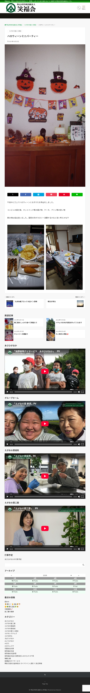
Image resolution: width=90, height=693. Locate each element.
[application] (45, 371)
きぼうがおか (9, 638)
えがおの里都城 (10, 628)
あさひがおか (9, 621)
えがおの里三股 (10, 623)
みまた (7, 643)
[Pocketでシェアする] (51, 194)
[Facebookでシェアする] (25, 194)
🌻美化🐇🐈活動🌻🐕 (13, 604)
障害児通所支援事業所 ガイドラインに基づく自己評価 (23, 663)
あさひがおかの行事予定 (13, 559)
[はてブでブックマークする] (38, 194)
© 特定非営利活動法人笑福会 (38, 690)
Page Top (45, 684)
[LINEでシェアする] (77, 194)
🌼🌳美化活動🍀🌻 (12, 607)
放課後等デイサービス (12, 661)
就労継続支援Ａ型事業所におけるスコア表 (19, 656)
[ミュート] (79, 392)
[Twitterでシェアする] (12, 194)
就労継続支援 (9, 651)
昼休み (7, 602)
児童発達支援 (9, 648)
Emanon (58, 690)
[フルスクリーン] (82, 392)
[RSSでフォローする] (45, 675)
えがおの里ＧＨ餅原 (15, 31)
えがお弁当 (8, 636)
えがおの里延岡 (10, 626)
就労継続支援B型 (10, 653)
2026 (45, 575)
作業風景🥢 (9, 609)
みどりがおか (9, 641)
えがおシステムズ (11, 633)
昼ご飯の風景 (9, 612)
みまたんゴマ (9, 646)
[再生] (7, 392)
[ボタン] (79, 8)
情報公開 (8, 658)
